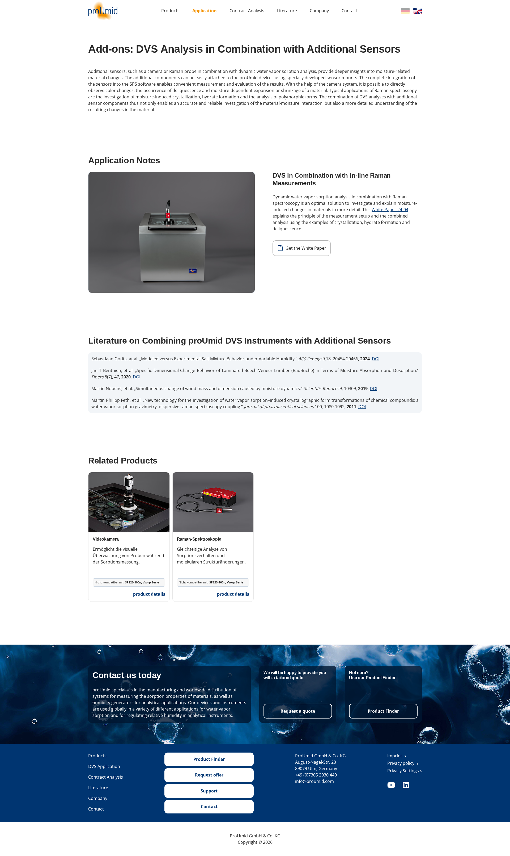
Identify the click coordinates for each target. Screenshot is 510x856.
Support (209, 791)
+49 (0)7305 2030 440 (316, 775)
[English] (417, 10)
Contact (349, 11)
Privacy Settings (403, 771)
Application (204, 11)
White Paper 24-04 (390, 209)
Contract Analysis (247, 11)
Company (319, 11)
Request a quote (297, 711)
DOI (375, 359)
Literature (287, 11)
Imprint (395, 756)
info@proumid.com (314, 781)
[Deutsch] (405, 10)
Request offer (209, 775)
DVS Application (104, 766)
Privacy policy (401, 763)
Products (170, 11)
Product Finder (383, 711)
